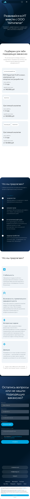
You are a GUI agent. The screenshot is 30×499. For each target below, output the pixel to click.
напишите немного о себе (7, 428)
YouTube (21, 481)
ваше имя (3, 402)
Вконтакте (15, 481)
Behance (7, 481)
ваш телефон (4, 415)
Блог (25, 484)
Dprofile (6, 484)
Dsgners (19, 484)
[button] (26, 1)
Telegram (12, 484)
